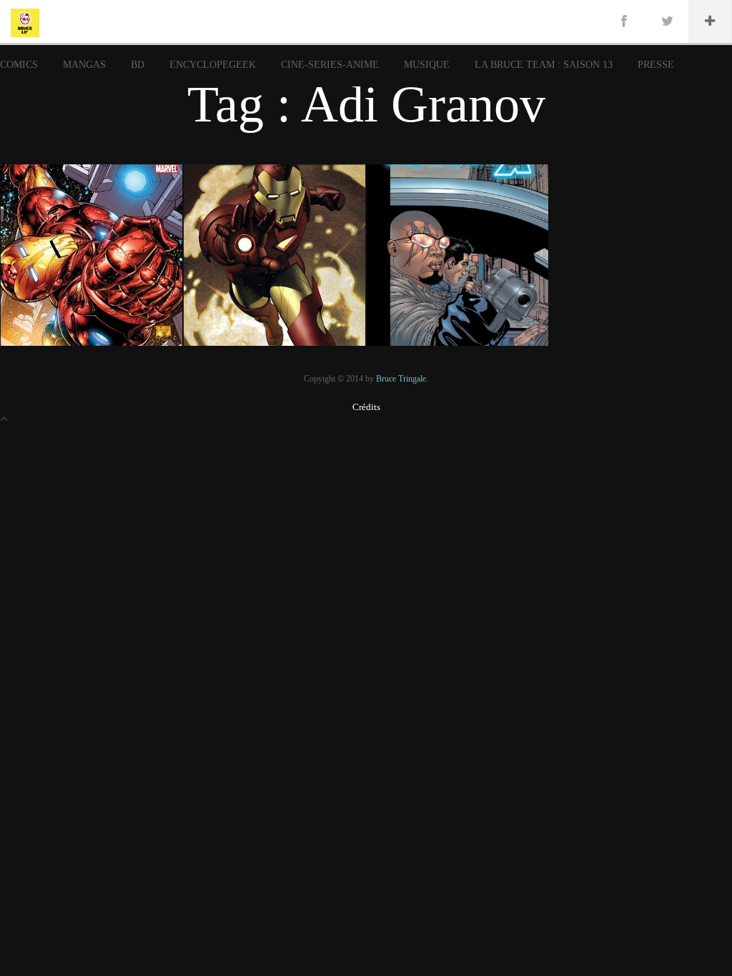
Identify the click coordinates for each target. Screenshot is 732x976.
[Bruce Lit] (25, 21)
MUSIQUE (427, 64)
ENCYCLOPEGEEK (212, 64)
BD (137, 64)
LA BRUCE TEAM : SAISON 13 (544, 64)
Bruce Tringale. (402, 379)
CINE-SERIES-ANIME (330, 64)
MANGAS (84, 64)
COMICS (19, 64)
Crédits (366, 407)
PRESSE (656, 64)
